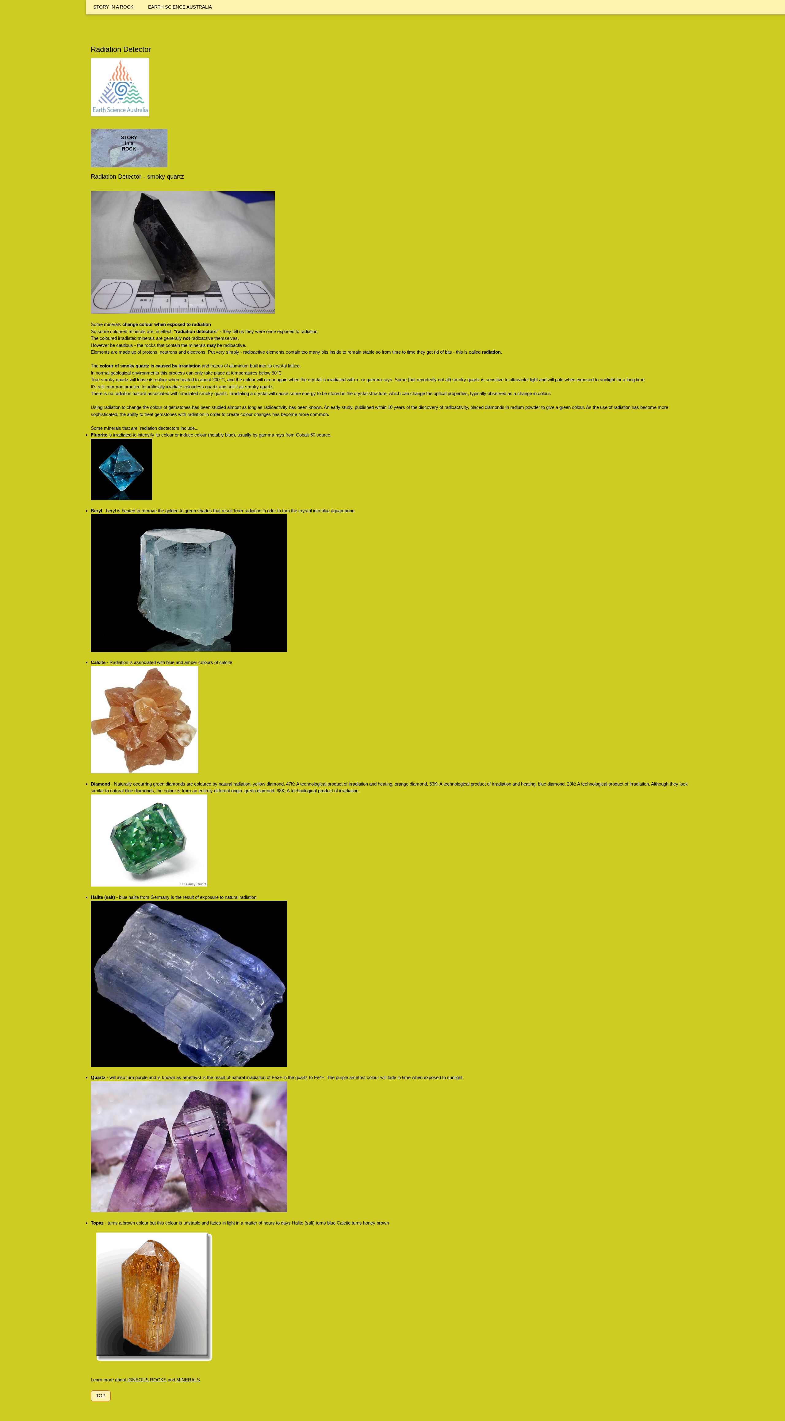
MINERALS (187, 1379)
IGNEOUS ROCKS (146, 1379)
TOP (100, 1395)
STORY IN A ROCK (113, 7)
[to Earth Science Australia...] (120, 112)
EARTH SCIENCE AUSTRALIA (180, 7)
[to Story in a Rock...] (129, 163)
